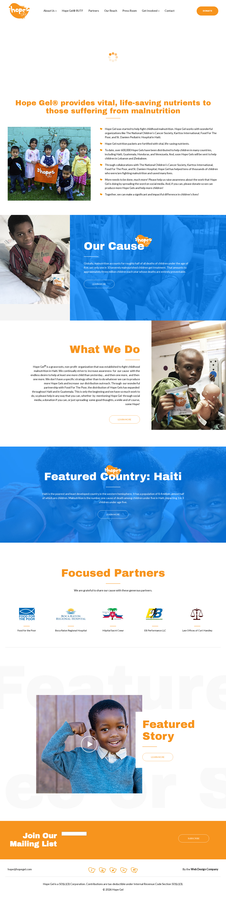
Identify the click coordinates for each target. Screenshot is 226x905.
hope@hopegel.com (20, 869)
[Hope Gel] (19, 11)
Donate (207, 11)
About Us (49, 10)
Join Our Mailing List (33, 840)
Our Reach (110, 10)
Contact (169, 10)
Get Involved (150, 10)
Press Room (129, 10)
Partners (93, 10)
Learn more (99, 284)
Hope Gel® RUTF (72, 10)
